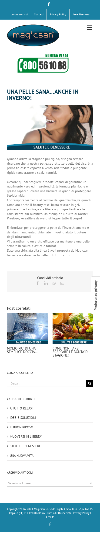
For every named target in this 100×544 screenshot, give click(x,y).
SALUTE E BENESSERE (25, 446)
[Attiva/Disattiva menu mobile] (90, 27)
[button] (10, 335)
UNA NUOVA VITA (21, 456)
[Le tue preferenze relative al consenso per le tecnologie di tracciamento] (95, 295)
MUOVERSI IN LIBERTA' (26, 436)
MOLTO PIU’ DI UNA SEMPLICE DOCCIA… (22, 350)
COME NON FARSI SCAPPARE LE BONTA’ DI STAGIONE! (71, 351)
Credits (50, 517)
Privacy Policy (81, 513)
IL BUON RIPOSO (21, 427)
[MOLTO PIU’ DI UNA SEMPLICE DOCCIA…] (27, 315)
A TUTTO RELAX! (21, 408)
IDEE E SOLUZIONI (23, 418)
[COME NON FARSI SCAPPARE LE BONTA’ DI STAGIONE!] (73, 315)
